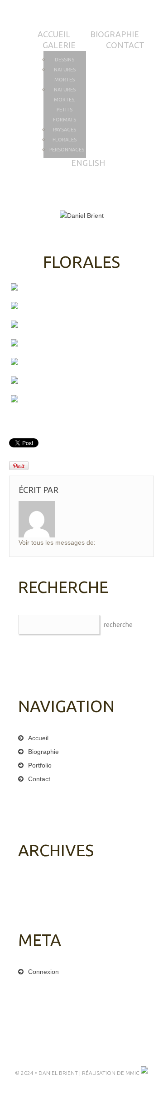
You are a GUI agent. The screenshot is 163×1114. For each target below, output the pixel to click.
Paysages (64, 129)
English (88, 162)
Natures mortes (65, 74)
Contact (125, 45)
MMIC (133, 1073)
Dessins (64, 59)
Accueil (54, 34)
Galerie (59, 45)
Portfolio (40, 765)
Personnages (66, 149)
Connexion (43, 971)
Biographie (114, 34)
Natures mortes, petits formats (64, 104)
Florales (65, 139)
